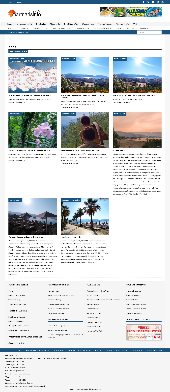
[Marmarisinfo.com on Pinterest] (162, 2)
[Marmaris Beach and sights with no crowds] (32, 216)
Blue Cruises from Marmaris (103, 28)
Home (9, 24)
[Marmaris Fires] (137, 130)
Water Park (130, 28)
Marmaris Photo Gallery (17, 343)
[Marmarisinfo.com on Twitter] (148, 2)
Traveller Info (41, 24)
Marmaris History (54, 291)
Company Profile (137, 350)
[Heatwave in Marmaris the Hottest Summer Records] (32, 130)
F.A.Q (135, 24)
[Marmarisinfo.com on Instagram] (158, 2)
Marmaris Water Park (94, 331)
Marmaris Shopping (94, 313)
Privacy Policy (58, 350)
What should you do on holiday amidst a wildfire (80, 150)
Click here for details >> (16, 102)
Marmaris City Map (54, 300)
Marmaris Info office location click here (19, 383)
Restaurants (25, 28)
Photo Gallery (143, 28)
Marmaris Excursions (41, 28)
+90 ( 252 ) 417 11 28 (16, 361)
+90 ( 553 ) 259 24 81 (17, 367)
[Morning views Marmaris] (85, 216)
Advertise (98, 350)
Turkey (11, 291)
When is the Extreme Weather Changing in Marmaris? (29, 95)
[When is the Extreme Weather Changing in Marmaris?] (32, 75)
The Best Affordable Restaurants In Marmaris (103, 300)
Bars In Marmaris (93, 304)
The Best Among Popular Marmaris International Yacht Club (65, 336)
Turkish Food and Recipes (17, 304)
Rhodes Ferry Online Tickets (62, 28)
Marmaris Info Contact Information (79, 350)
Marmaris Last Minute (24, 24)
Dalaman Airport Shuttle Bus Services (61, 295)
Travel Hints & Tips (71, 24)
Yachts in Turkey (14, 300)
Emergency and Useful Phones (58, 304)
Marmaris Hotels (132, 300)
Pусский (19, 2)
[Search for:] (149, 32)
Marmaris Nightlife (93, 309)
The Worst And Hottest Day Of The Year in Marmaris (134, 95)
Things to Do (55, 24)
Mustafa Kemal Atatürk (16, 295)
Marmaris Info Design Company (117, 350)
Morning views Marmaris (71, 237)
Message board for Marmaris (19, 326)
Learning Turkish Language (57, 330)
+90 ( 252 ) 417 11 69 (16, 364)
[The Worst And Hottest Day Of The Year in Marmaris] (137, 75)
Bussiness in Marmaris (16, 321)
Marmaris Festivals (93, 326)
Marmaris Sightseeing (134, 313)
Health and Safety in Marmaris (58, 309)
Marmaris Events (122, 24)
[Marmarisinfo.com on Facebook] (143, 2)
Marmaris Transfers (133, 295)
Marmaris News (88, 24)
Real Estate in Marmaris (16, 317)
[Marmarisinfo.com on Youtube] (153, 2)
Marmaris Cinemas (93, 317)
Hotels (119, 28)
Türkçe (10, 2)
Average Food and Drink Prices (98, 291)
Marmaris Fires (119, 150)
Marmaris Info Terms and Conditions (37, 350)
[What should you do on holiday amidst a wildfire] (85, 130)
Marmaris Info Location (154, 350)
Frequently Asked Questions (58, 326)
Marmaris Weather (105, 24)
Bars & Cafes (12, 28)
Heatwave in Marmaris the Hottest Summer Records (29, 150)
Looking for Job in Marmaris (18, 330)
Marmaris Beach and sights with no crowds (25, 237)
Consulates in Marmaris (56, 313)
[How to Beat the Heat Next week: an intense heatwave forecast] (85, 75)
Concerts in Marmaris (94, 322)
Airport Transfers (83, 28)
